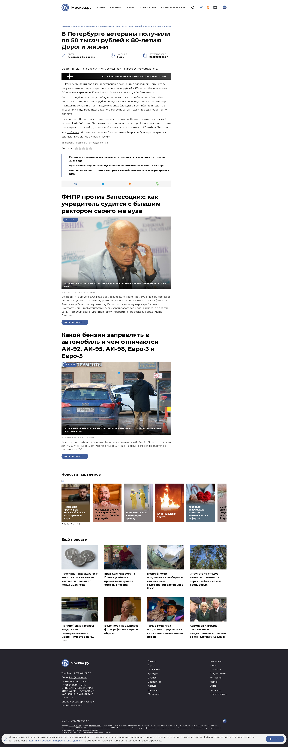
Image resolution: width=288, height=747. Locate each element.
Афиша (152, 685)
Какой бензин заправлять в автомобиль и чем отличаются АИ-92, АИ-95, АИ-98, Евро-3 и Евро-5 (110, 345)
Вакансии (153, 690)
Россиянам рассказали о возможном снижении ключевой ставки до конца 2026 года (80, 579)
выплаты (82, 142)
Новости (70, 365)
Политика (215, 669)
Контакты (215, 690)
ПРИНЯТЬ (275, 739)
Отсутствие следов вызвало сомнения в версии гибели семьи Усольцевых (205, 579)
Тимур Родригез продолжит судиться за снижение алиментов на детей (165, 631)
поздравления (99, 142)
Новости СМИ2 (71, 523)
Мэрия (130, 7)
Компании (216, 677)
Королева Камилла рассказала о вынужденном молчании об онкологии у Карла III (208, 631)
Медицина (154, 694)
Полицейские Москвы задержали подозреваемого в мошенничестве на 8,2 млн (78, 633)
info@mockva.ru (78, 677)
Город (151, 665)
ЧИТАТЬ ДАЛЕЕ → (75, 322)
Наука (213, 665)
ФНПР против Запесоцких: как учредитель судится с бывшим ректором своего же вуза (111, 203)
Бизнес (101, 7)
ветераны (68, 142)
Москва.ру (81, 7)
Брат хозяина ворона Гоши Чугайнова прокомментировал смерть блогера (116, 165)
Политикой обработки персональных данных (55, 740)
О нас (213, 685)
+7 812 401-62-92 (81, 673)
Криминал (116, 7)
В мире (152, 661)
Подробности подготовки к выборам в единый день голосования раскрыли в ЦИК (165, 581)
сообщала (73, 132)
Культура (153, 673)
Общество (70, 220)
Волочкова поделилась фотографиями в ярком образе (121, 629)
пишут (76, 68)
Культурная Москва (173, 7)
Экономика (154, 681)
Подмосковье (148, 7)
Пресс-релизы (218, 694)
